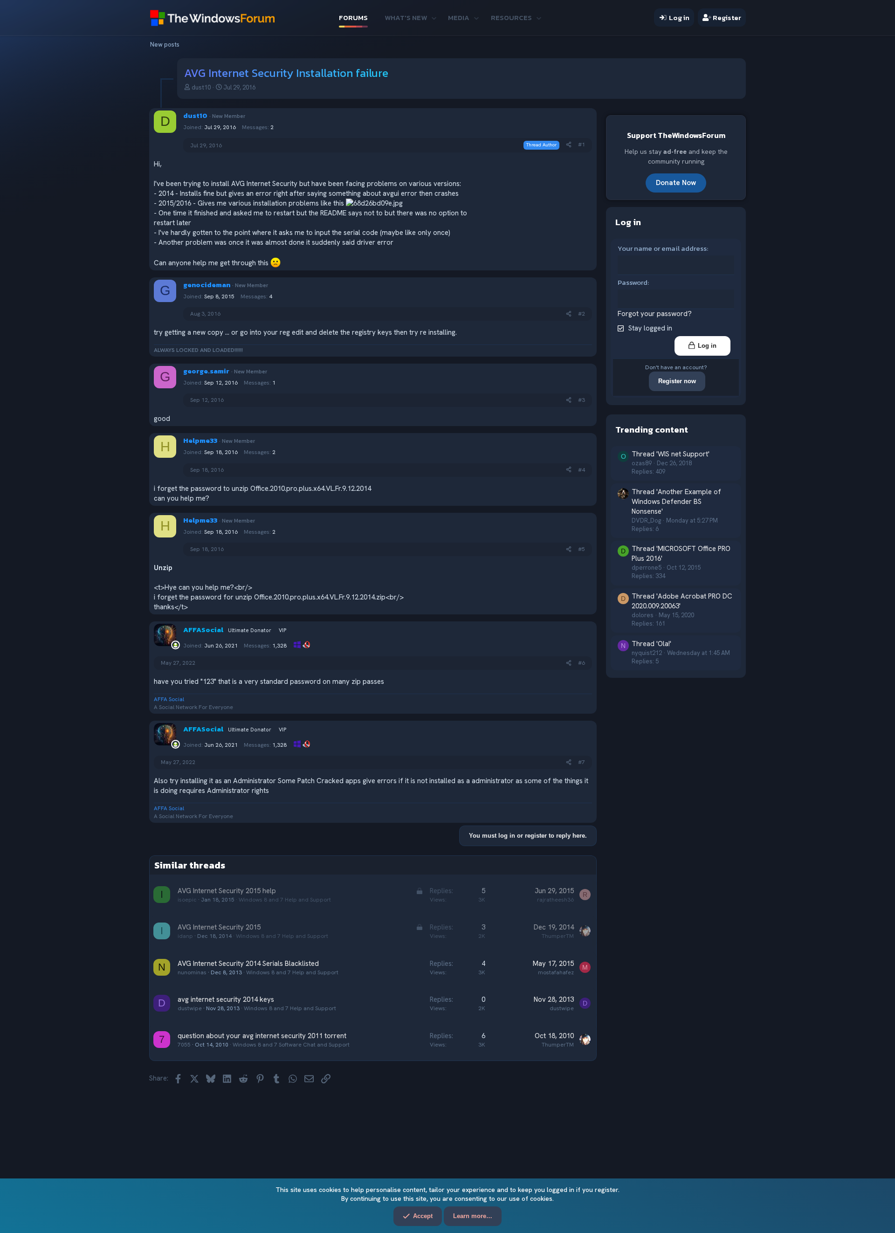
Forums (353, 17)
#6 (581, 663)
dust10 (201, 87)
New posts (164, 44)
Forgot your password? (655, 313)
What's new (406, 17)
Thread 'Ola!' (651, 643)
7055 (184, 1044)
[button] (434, 17)
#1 (581, 144)
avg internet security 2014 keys (226, 999)
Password (632, 282)
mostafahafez (556, 972)
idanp (185, 936)
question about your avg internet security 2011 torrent (262, 1035)
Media (458, 17)
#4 (581, 470)
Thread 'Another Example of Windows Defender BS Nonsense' (676, 501)
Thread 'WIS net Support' (670, 454)
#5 (581, 549)
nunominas (192, 972)
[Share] (569, 144)
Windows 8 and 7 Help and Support (285, 899)
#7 (581, 762)
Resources (511, 17)
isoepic (187, 899)
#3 (581, 400)
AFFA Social (169, 699)
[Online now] (175, 645)
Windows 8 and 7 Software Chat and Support (291, 1044)
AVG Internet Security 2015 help (227, 890)
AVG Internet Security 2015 (219, 927)
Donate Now (676, 182)
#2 (581, 313)
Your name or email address (662, 248)
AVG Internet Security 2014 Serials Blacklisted (248, 963)
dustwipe (190, 1008)
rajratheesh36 (555, 899)
